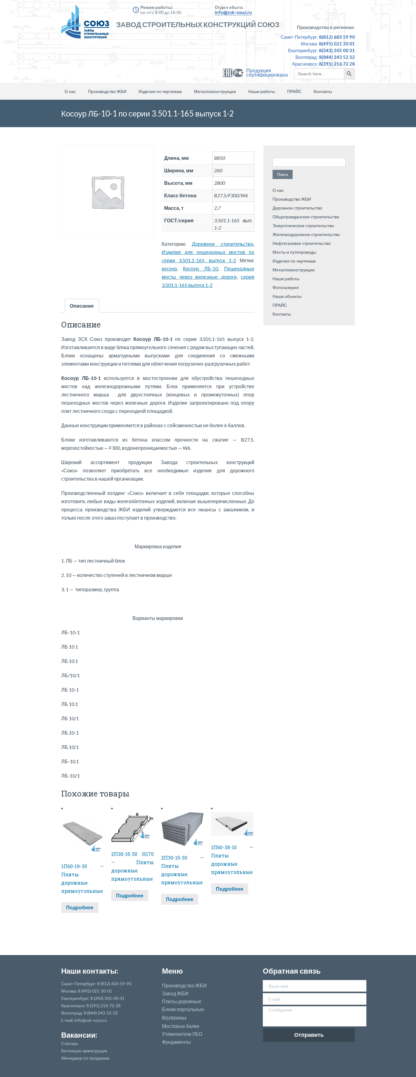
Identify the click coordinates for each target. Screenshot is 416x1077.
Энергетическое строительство (303, 225)
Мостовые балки (180, 1026)
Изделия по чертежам (160, 91)
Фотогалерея (286, 287)
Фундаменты (176, 1041)
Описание (82, 306)
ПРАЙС (294, 91)
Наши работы (261, 91)
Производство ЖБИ (107, 91)
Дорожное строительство (222, 244)
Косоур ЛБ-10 (200, 268)
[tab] (82, 306)
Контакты (323, 91)
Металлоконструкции (215, 91)
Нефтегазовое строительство (302, 243)
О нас (70, 91)
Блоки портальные (183, 1009)
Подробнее (79, 907)
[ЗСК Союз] (87, 24)
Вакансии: (79, 1034)
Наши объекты (287, 296)
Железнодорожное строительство (306, 234)
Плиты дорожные (181, 1001)
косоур (169, 268)
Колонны (174, 1018)
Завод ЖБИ (175, 993)
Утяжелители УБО (182, 1034)
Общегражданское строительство (306, 216)
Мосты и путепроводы (294, 252)
